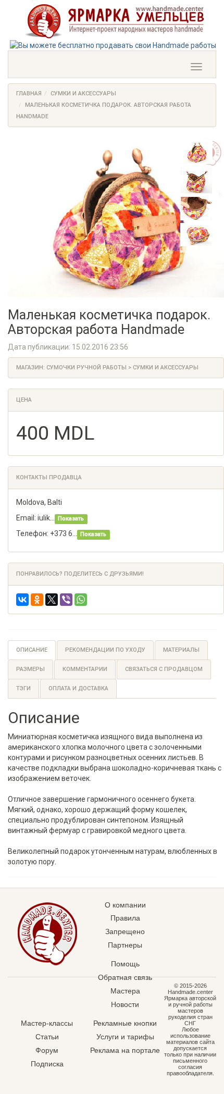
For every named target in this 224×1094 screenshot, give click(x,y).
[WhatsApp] (80, 599)
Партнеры (125, 945)
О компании (125, 905)
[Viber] (66, 599)
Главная (29, 93)
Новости (125, 1004)
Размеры (30, 669)
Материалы (181, 650)
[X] (51, 599)
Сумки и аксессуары (83, 93)
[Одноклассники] (37, 599)
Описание (31, 650)
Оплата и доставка (78, 688)
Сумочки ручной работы (86, 367)
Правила (125, 918)
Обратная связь (125, 977)
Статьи (47, 1037)
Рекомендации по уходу (105, 650)
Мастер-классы (47, 1023)
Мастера (125, 991)
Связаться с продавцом (164, 669)
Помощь (125, 964)
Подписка (47, 1064)
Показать (71, 518)
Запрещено (125, 931)
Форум (46, 1050)
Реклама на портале (125, 1050)
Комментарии (85, 669)
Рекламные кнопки (125, 1023)
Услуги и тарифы (125, 1037)
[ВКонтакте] (22, 599)
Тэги (23, 688)
